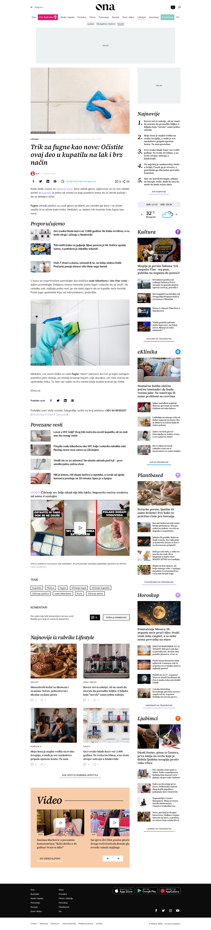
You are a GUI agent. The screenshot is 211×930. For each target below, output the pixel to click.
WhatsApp (38, 414)
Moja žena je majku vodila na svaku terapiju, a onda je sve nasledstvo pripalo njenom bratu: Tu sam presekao (157, 140)
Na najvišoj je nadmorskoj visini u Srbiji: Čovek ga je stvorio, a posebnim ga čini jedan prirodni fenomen (158, 168)
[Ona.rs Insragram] (170, 910)
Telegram (61, 414)
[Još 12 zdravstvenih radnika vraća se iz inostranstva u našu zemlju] (144, 450)
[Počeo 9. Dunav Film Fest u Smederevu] (144, 312)
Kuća (79, 593)
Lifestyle (35, 139)
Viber (50, 414)
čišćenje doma (95, 593)
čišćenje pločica (40, 593)
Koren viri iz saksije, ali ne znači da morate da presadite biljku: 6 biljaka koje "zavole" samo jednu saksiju (159, 125)
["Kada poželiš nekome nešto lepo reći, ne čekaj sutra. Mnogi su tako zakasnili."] (144, 327)
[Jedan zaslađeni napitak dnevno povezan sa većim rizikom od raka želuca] (144, 407)
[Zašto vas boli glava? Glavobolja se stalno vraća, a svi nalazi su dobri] (144, 436)
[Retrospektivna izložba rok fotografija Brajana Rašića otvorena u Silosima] (144, 298)
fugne (63, 587)
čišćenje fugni (79, 587)
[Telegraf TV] (178, 910)
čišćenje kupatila (101, 587)
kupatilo (46, 192)
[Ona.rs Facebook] (156, 910)
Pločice (50, 587)
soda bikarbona (63, 593)
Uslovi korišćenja (38, 566)
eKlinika (147, 351)
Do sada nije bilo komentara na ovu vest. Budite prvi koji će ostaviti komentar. (52, 617)
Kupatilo (36, 587)
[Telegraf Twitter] (163, 910)
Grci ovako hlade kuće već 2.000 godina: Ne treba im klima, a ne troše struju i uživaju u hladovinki (158, 154)
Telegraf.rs (38, 7)
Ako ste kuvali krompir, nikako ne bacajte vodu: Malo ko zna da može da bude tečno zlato (158, 181)
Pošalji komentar (116, 617)
